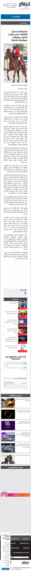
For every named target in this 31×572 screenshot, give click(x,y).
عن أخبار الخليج (24, 543)
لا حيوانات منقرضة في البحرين (23, 455)
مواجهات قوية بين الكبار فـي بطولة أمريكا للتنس (11, 322)
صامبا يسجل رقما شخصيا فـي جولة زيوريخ (12, 330)
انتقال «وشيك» (13, 303)
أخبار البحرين (15, 538)
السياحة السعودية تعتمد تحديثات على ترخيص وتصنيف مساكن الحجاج (23, 445)
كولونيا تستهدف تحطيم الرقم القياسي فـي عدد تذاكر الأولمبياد (10, 339)
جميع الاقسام (15, 548)
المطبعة (26, 548)
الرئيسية (25, 538)
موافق (5, 568)
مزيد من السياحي (15, 467)
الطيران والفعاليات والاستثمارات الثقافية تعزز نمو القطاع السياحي (23, 434)
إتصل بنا (13, 543)
